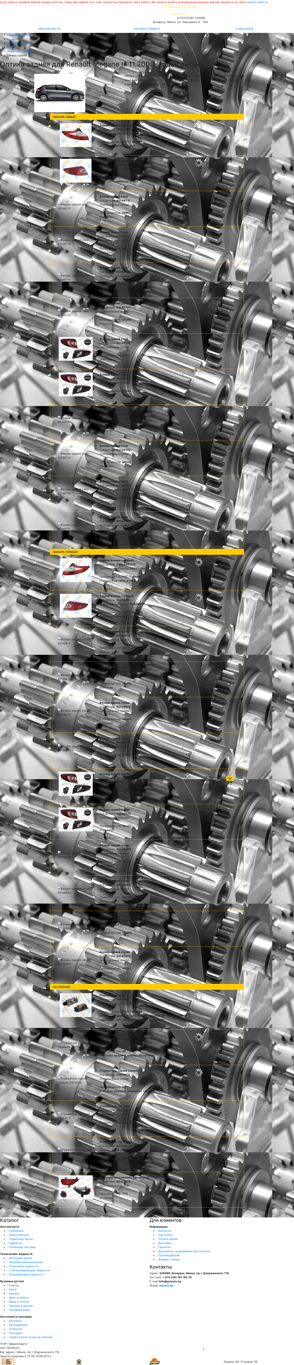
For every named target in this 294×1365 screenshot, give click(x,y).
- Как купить (164, 1235)
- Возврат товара (168, 1259)
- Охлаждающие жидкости (25, 1274)
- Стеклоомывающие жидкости (28, 1270)
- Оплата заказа (167, 1239)
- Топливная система (21, 1247)
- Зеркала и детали (20, 1305)
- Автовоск (14, 1320)
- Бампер (13, 1285)
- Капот (12, 1289)
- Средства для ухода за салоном (30, 1337)
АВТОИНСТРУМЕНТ (147, 28)
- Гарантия (163, 1247)
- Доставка (163, 1243)
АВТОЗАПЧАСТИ (49, 28)
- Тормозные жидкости (22, 1266)
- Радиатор (14, 1243)
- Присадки (14, 1333)
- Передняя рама (18, 1309)
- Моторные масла (19, 1258)
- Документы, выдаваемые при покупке (183, 1251)
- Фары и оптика (18, 1301)
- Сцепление (15, 1230)
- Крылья (13, 1293)
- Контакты (163, 1230)
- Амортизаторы (18, 1235)
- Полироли (14, 1329)
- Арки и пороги (18, 1297)
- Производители (168, 1255)
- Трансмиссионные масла (25, 1262)
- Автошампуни (17, 1324)
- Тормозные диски (20, 1239)
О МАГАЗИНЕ (245, 28)
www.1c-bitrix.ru (257, 2)
